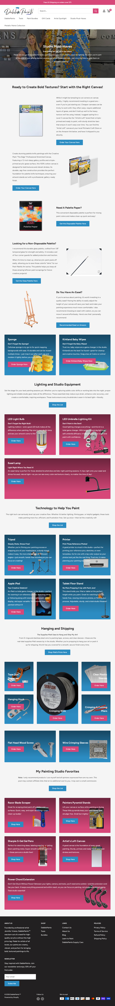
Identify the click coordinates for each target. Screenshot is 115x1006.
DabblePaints (9, 18)
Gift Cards (46, 18)
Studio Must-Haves (78, 18)
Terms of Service (101, 931)
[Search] (95, 10)
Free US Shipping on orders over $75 (57, 2)
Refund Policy (99, 935)
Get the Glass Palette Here (27, 281)
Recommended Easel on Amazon (73, 325)
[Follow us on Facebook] (38, 998)
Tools (21, 18)
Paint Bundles (32, 18)
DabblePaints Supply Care (72, 942)
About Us (66, 931)
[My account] (104, 11)
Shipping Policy (100, 938)
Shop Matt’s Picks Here (57, 652)
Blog (64, 935)
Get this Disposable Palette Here (73, 224)
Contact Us (66, 928)
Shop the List (57, 405)
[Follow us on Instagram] (42, 998)
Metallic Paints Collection (14, 25)
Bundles (44, 935)
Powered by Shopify (11, 997)
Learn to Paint (67, 938)
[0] (108, 11)
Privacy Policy (99, 928)
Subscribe (12, 983)
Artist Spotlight (60, 18)
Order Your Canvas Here (70, 142)
